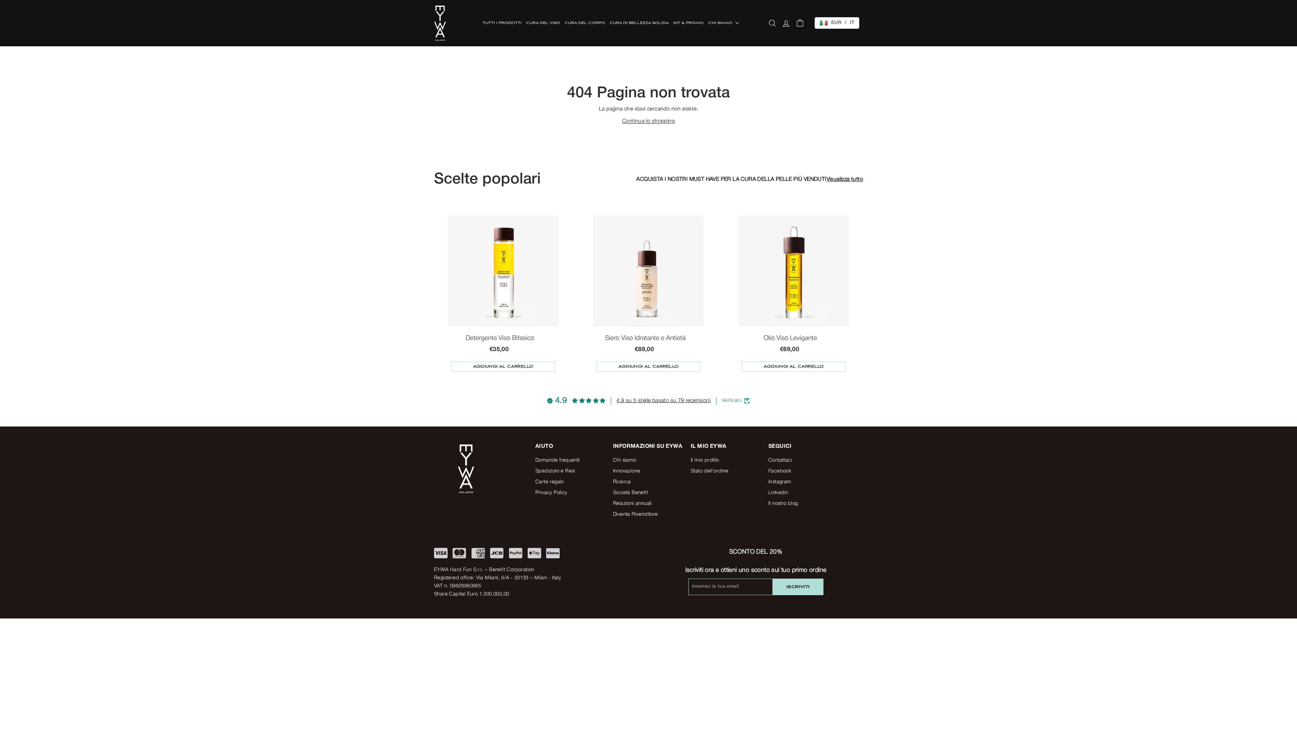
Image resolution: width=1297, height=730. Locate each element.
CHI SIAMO (721, 23)
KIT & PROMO (688, 23)
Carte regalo (549, 482)
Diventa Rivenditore (635, 514)
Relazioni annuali (632, 503)
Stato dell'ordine (710, 471)
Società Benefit (630, 492)
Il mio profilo (705, 460)
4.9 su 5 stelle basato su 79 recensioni (663, 400)
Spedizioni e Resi (555, 471)
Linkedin (778, 492)
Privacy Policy (551, 492)
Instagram (779, 482)
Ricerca (622, 482)
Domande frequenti (557, 460)
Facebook (779, 471)
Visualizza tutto (844, 179)
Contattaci (780, 460)
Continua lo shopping (648, 121)
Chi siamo (624, 460)
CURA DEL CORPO (585, 23)
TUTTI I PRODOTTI (502, 23)
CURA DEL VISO (543, 23)
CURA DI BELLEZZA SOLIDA (639, 23)
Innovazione (626, 471)
